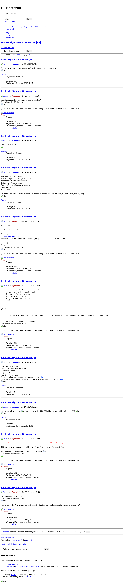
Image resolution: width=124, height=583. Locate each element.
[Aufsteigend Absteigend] (82, 532)
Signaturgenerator (26, 27)
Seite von (17, 55)
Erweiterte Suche (9, 21)
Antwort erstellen (7, 48)
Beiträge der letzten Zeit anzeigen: (23, 532)
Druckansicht (11, 29)
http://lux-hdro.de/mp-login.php (13, 236)
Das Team (10, 566)
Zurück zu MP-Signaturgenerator (13, 544)
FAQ (8, 33)
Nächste (6, 532)
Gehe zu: (6, 549)
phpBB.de (27, 577)
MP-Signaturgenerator (43, 27)
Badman (15, 64)
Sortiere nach (53, 532)
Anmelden (10, 37)
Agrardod (16, 96)
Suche (8, 35)
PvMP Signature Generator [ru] (21, 42)
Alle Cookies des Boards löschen (27, 566)
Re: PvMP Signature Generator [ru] (19, 91)
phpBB (13, 575)
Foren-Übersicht (12, 27)
